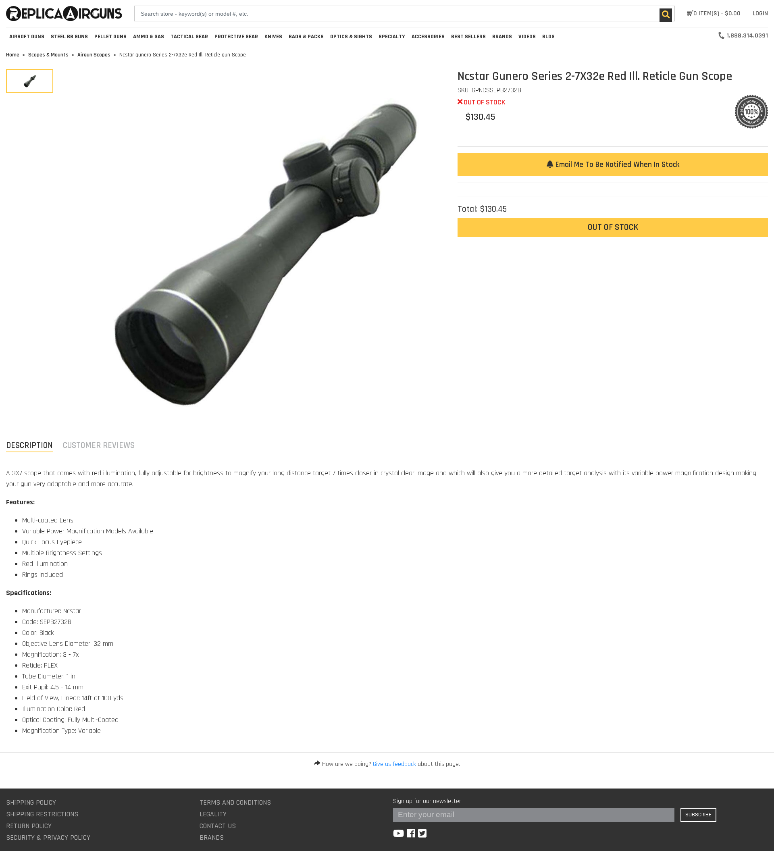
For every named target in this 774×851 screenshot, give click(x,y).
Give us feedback (394, 764)
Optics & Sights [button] (351, 36)
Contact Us (218, 825)
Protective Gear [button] (236, 36)
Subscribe (698, 814)
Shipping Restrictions (42, 814)
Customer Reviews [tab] (99, 445)
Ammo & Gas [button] (148, 36)
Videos (527, 36)
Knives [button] (273, 36)
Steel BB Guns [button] (69, 36)
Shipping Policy (31, 802)
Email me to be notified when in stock (616, 165)
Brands (212, 837)
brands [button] (502, 36)
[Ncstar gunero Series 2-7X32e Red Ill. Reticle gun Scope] (29, 81)
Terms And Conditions (235, 802)
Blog (548, 36)
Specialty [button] (392, 36)
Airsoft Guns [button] (26, 36)
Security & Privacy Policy (48, 837)
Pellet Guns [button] (110, 36)
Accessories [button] (428, 36)
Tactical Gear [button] (189, 36)
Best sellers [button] (468, 36)
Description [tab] (29, 445)
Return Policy (29, 825)
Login (760, 13)
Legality (213, 814)
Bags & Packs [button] (306, 36)
